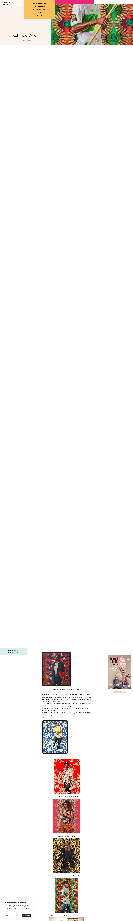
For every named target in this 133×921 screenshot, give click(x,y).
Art (25, 38)
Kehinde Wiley (57, 689)
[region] (18, 909)
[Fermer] (32, 902)
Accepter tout (26, 915)
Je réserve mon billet (119, 691)
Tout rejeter (18, 915)
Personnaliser (9, 915)
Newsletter (74, 2)
